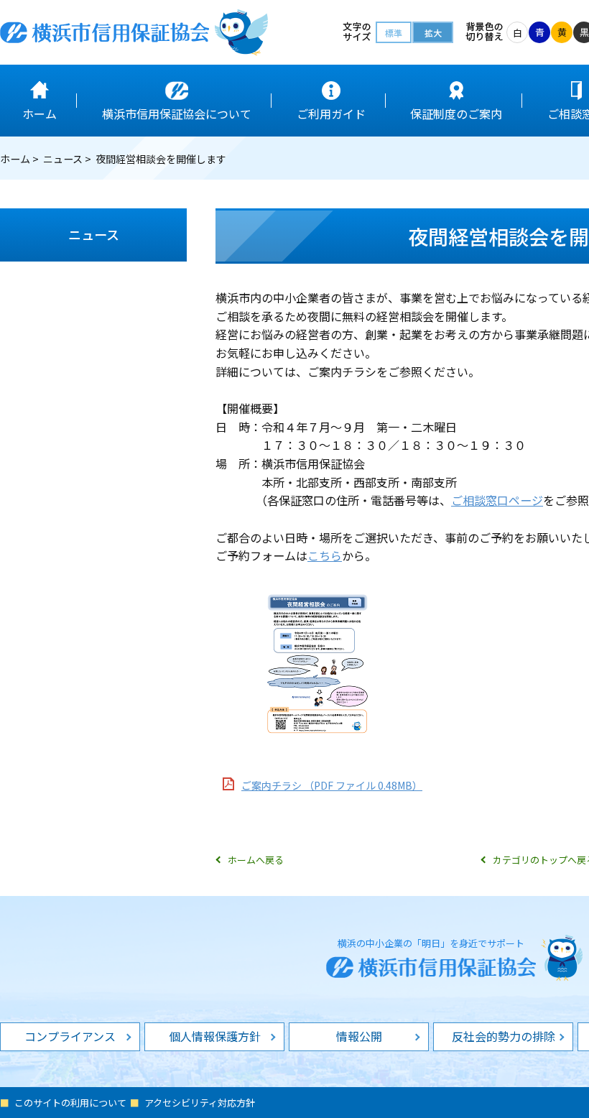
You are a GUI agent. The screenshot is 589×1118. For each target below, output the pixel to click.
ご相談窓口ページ (497, 500)
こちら (324, 555)
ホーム (15, 159)
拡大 (433, 33)
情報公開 (359, 1036)
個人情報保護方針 (215, 1036)
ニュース (63, 159)
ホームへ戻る (256, 860)
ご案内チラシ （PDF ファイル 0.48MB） (331, 785)
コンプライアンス (70, 1036)
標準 (393, 33)
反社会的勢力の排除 (503, 1036)
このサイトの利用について (70, 1102)
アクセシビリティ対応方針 (199, 1102)
